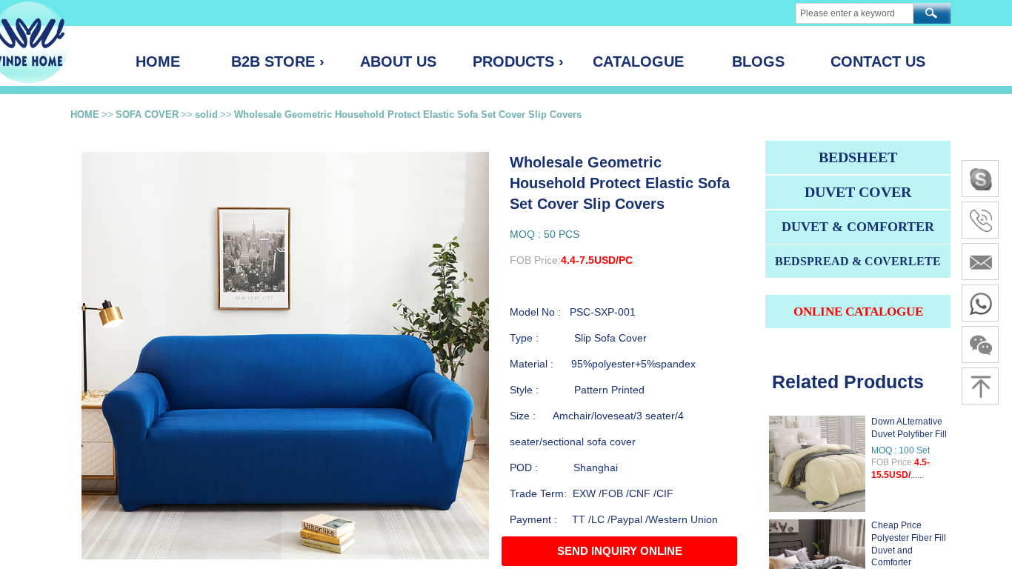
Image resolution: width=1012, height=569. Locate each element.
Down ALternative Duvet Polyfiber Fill (909, 427)
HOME (84, 114)
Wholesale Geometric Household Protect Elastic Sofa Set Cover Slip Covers (408, 114)
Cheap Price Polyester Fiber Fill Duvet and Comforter (908, 544)
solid (206, 114)
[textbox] (854, 13)
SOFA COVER (147, 114)
